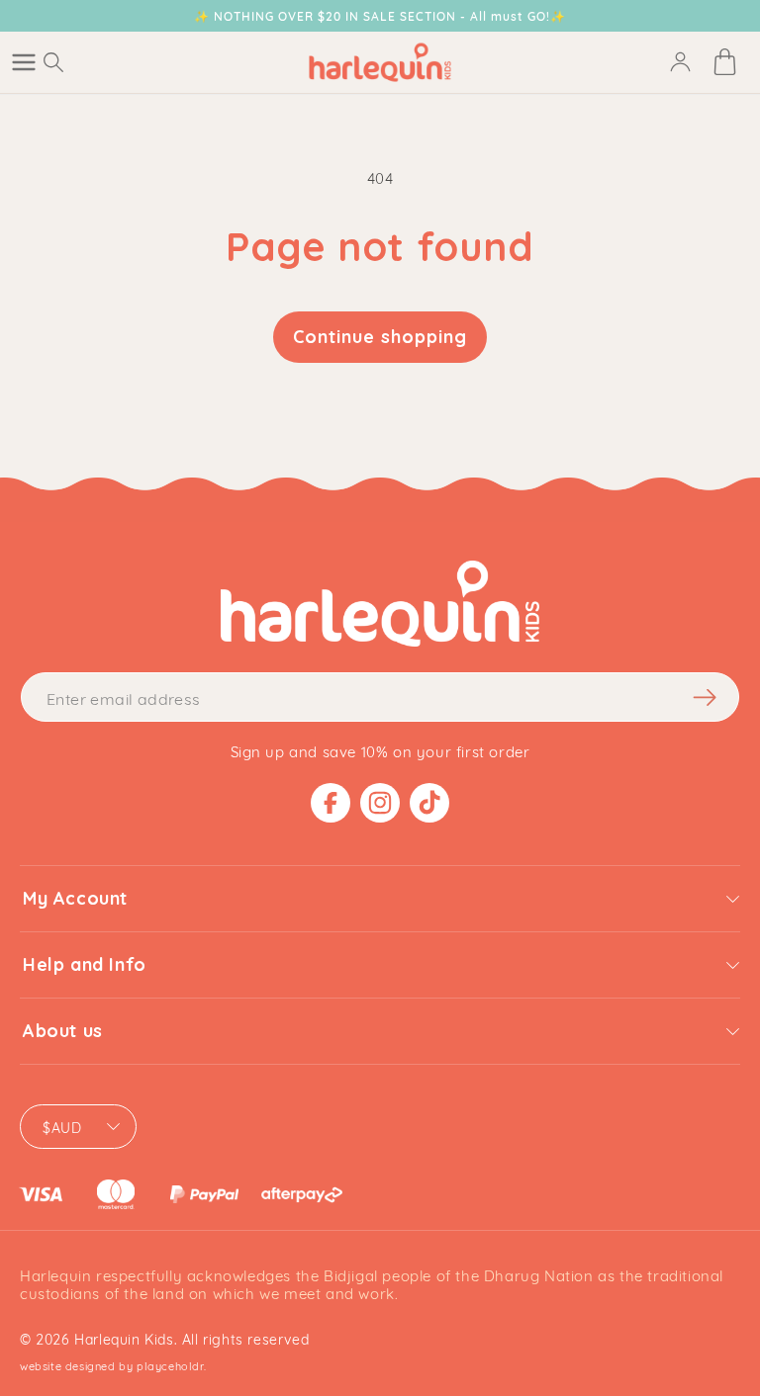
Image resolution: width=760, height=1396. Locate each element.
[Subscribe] (704, 697)
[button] (24, 62)
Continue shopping (380, 336)
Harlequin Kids (123, 1338)
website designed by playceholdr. (113, 1365)
